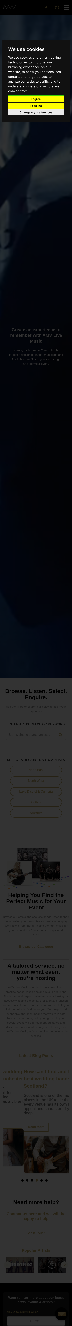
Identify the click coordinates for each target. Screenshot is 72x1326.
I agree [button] (36, 99)
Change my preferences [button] (36, 112)
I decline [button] (36, 105)
